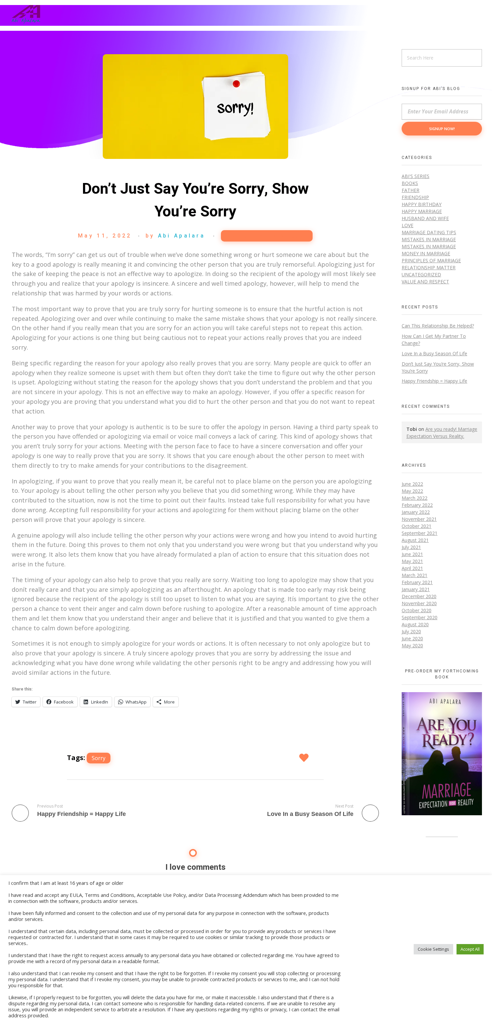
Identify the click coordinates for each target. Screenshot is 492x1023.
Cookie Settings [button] (433, 949)
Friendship (415, 197)
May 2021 (412, 561)
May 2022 (412, 491)
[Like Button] (304, 758)
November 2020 (419, 603)
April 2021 (412, 568)
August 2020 (415, 624)
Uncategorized (421, 274)
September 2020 (419, 617)
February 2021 (417, 582)
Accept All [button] (470, 949)
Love (407, 225)
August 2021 (415, 540)
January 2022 (416, 512)
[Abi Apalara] (26, 14)
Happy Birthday (421, 204)
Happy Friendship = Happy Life (434, 381)
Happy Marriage (422, 211)
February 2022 (417, 505)
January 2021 (416, 589)
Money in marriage (426, 253)
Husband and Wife (425, 218)
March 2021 (414, 575)
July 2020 (411, 631)
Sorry (98, 758)
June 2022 (412, 484)
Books (410, 183)
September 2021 (419, 533)
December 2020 (419, 596)
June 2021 (412, 554)
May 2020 (412, 645)
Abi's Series (415, 176)
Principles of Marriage (431, 260)
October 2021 (416, 526)
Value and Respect (425, 281)
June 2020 (412, 638)
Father (410, 190)
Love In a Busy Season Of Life (434, 353)
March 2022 (414, 498)
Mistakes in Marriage (429, 239)
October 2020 (416, 610)
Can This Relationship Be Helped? (438, 325)
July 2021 (411, 547)
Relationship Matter (267, 236)
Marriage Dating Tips (429, 232)
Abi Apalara (181, 236)
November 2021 (419, 519)
